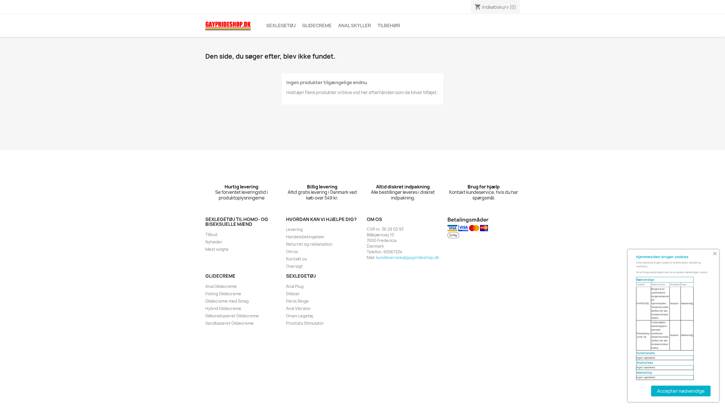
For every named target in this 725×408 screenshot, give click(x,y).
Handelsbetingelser (305, 236)
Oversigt (294, 266)
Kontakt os (296, 259)
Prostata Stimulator (305, 323)
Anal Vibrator (298, 308)
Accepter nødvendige (681, 391)
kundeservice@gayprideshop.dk (407, 257)
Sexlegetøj (281, 25)
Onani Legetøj (299, 315)
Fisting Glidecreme (223, 293)
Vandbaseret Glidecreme (229, 323)
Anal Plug (295, 286)
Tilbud (211, 234)
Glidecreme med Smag (227, 301)
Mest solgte (217, 249)
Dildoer (293, 293)
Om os (292, 251)
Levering (294, 229)
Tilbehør (389, 25)
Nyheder (213, 242)
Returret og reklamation (309, 244)
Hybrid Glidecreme (223, 308)
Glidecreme (317, 25)
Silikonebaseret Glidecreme (232, 315)
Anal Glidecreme (221, 286)
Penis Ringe (297, 301)
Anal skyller (354, 25)
